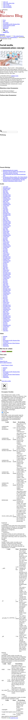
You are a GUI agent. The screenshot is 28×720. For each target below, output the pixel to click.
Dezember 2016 (7, 272)
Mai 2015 (5, 298)
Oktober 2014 (6, 307)
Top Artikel (5, 341)
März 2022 (5, 211)
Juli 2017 (5, 263)
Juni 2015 (5, 297)
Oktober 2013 (6, 318)
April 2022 (5, 209)
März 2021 (5, 219)
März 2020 (5, 229)
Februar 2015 (6, 302)
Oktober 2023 (6, 197)
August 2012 (6, 326)
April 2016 (5, 283)
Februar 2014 (6, 313)
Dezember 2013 (7, 315)
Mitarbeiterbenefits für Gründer (10, 170)
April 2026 (5, 186)
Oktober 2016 (6, 275)
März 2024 (5, 192)
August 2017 (6, 262)
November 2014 (7, 306)
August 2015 (6, 294)
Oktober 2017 (6, 259)
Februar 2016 (6, 286)
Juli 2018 (5, 248)
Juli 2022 (5, 207)
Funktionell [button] (4, 522)
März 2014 (5, 311)
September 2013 (7, 319)
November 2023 (7, 196)
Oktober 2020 (6, 224)
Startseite (2, 34)
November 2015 (7, 290)
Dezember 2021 (7, 213)
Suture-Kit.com (3, 361)
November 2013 (7, 317)
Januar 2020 (6, 232)
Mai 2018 (5, 251)
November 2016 (7, 274)
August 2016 (6, 278)
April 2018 (5, 252)
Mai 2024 (5, 190)
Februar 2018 (6, 254)
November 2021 (7, 215)
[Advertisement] (14, 151)
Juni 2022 (5, 208)
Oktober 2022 (6, 203)
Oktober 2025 (6, 189)
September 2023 (7, 198)
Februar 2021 (6, 220)
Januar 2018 (6, 255)
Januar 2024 (6, 193)
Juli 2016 (5, 279)
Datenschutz (6, 345)
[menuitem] (15, 20)
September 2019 (7, 235)
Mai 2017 (5, 266)
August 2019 (6, 236)
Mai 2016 (5, 282)
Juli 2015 (5, 295)
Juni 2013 (5, 324)
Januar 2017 (6, 271)
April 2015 (5, 299)
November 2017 (7, 258)
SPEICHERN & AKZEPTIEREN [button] (9, 716)
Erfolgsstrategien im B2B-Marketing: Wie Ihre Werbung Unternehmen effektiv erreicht (14, 180)
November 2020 (7, 223)
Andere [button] (3, 694)
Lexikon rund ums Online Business (11, 343)
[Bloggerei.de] (3, 351)
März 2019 (5, 240)
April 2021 (5, 217)
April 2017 (5, 267)
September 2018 (7, 246)
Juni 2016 (5, 281)
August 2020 (6, 227)
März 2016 (5, 285)
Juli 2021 (5, 216)
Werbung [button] (3, 652)
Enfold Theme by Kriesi (7, 365)
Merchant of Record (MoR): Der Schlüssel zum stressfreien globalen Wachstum (14, 172)
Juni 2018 (5, 250)
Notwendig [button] (4, 411)
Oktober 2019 (6, 233)
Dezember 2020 (7, 221)
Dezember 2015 (7, 289)
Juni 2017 (5, 264)
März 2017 (5, 268)
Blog (4, 339)
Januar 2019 (6, 243)
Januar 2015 (6, 303)
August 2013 (6, 321)
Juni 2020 (5, 228)
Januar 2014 (6, 314)
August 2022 (6, 205)
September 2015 (7, 293)
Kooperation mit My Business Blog (11, 340)
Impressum (5, 344)
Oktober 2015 (6, 291)
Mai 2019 (5, 239)
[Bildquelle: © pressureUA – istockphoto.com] (1, 41)
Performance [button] (4, 531)
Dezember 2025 (7, 188)
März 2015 (5, 301)
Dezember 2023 (7, 194)
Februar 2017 (6, 270)
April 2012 (5, 330)
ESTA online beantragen (6, 362)
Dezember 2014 (7, 305)
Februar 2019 (6, 242)
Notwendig (6, 412)
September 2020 (7, 225)
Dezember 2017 (7, 256)
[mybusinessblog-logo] (11, 17)
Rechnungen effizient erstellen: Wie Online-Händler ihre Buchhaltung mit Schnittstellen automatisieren (15, 177)
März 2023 (5, 201)
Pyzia (4, 337)
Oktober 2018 (6, 244)
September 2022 (7, 204)
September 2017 (7, 260)
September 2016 (7, 276)
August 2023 (6, 200)
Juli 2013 (5, 322)
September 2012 (7, 325)
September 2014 (7, 309)
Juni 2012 (5, 328)
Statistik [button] (3, 539)
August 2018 (6, 247)
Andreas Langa (14, 75)
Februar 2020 (6, 231)
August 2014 (6, 310)
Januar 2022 (6, 212)
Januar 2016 (6, 287)
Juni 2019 (5, 237)
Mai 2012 (5, 329)
